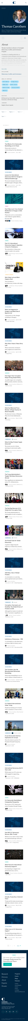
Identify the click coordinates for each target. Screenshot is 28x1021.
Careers (16, 986)
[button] (19, 945)
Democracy (5, 90)
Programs (17, 974)
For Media (17, 990)
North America (6, 81)
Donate (4, 986)
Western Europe (6, 87)
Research (5, 974)
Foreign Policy (14, 81)
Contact (16, 983)
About (4, 980)
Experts (4, 983)
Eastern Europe (13, 84)
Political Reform (15, 87)
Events (17, 976)
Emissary (15, 439)
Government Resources (20, 991)
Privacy (16, 988)
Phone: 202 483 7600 (6, 1008)
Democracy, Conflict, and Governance (11, 74)
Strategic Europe (17, 733)
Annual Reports (18, 985)
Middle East (5, 84)
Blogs (16, 978)
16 (14, 945)
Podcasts (17, 981)
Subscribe (7, 964)
